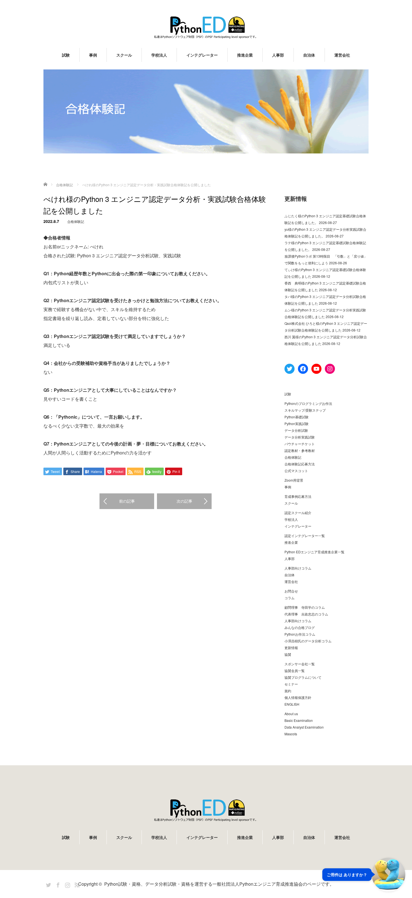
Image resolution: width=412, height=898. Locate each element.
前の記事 (127, 501)
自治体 (309, 55)
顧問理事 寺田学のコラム (304, 607)
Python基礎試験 (296, 416)
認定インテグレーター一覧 (304, 535)
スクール (124, 55)
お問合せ (291, 591)
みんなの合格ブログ (299, 627)
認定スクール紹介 (297, 512)
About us (291, 713)
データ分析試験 (296, 430)
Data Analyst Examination (304, 727)
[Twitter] (47, 884)
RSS (76, 884)
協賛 (287, 654)
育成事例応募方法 (297, 496)
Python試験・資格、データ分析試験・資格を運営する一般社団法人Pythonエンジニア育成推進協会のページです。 (219, 884)
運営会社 (342, 55)
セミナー (291, 684)
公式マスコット (296, 470)
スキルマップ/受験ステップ (305, 410)
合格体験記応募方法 (299, 463)
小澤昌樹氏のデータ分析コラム (308, 640)
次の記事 (184, 501)
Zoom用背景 (293, 480)
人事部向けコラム (297, 568)
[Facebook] (57, 884)
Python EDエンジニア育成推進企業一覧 (314, 551)
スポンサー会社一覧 (299, 663)
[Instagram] (67, 884)
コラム (289, 597)
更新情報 (291, 647)
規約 (287, 690)
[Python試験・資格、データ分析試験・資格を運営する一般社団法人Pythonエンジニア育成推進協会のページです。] (206, 27)
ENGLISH (291, 704)
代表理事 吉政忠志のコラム (306, 614)
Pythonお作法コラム (299, 634)
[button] (363, 874)
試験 (66, 55)
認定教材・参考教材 (299, 450)
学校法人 (159, 55)
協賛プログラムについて (302, 677)
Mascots (290, 733)
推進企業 (245, 55)
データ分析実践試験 (299, 437)
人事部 (278, 55)
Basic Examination (298, 720)
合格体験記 (75, 221)
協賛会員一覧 (294, 670)
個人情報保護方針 (297, 697)
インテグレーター (202, 55)
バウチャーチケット (299, 443)
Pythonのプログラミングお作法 (308, 403)
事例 (93, 55)
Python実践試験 (296, 423)
